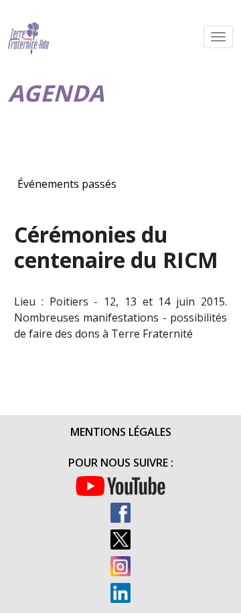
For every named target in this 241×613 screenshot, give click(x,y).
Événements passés (66, 183)
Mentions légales (120, 431)
